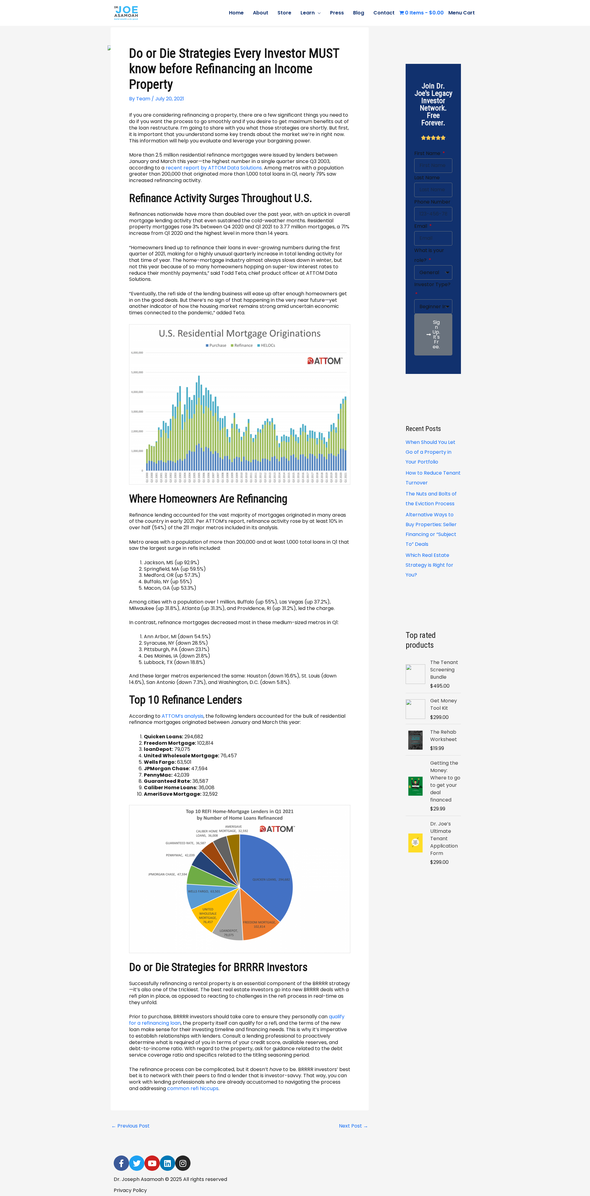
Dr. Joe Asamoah (175, 12)
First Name (428, 153)
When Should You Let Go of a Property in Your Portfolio (430, 452)
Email (421, 226)
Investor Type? (432, 284)
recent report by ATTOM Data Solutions (214, 167)
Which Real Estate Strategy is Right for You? (429, 565)
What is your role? (429, 255)
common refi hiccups (192, 1088)
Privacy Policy (130, 1190)
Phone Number (432, 201)
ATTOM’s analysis (182, 716)
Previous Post (130, 1125)
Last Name (427, 177)
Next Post (353, 1125)
